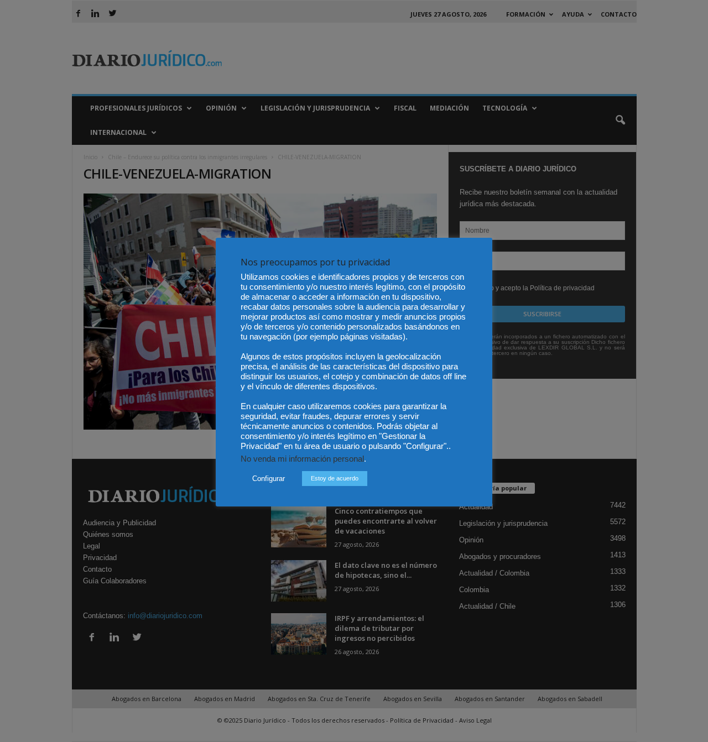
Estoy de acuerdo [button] (334, 478)
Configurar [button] (268, 478)
